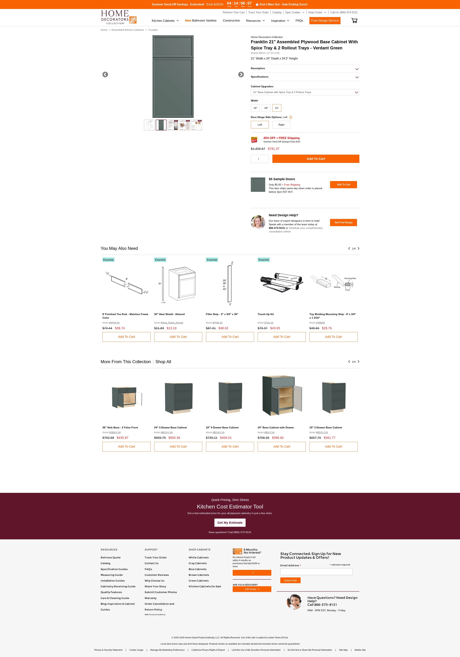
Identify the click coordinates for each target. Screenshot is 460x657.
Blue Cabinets (197, 569)
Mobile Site (360, 650)
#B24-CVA (269, 432)
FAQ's (148, 569)
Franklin (153, 29)
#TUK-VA (268, 322)
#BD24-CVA (167, 432)
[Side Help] (290, 117)
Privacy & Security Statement (108, 650)
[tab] (305, 68)
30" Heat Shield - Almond (169, 314)
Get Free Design (344, 222)
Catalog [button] (276, 12)
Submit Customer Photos (161, 592)
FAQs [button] (299, 20)
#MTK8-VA (114, 322)
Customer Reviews (157, 575)
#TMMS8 (320, 322)
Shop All (163, 361)
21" (277, 108)
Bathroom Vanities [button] (201, 20)
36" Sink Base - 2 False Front (120, 427)
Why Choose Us (154, 580)
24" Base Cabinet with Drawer (276, 427)
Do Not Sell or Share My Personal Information (310, 650)
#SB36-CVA (115, 432)
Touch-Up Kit (266, 314)
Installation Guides (113, 580)
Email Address (315, 565)
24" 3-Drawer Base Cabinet (170, 427)
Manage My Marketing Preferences (167, 650)
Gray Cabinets (198, 563)
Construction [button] (231, 20)
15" (255, 108)
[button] (354, 20)
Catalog (105, 563)
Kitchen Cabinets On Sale (205, 586)
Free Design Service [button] (325, 20)
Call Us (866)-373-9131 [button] (344, 12)
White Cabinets (199, 557)
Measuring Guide (112, 575)
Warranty (151, 598)
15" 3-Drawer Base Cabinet (325, 427)
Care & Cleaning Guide (115, 598)
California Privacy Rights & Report (208, 650)
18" (266, 108)
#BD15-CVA (322, 432)
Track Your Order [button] (258, 12)
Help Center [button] (315, 12)
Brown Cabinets (199, 575)
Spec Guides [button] (292, 12)
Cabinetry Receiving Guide (118, 586)
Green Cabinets (199, 580)
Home (104, 29)
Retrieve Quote (111, 557)
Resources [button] (253, 20)
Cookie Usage (136, 650)
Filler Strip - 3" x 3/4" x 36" (222, 314)
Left (260, 124)
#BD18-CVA (218, 432)
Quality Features (111, 592)
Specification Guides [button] (114, 569)
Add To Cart (316, 159)
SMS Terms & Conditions (155, 615)
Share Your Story (155, 586)
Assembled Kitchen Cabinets (127, 29)
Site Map (343, 650)
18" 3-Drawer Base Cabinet (222, 427)
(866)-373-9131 (242, 532)
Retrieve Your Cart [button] (234, 12)
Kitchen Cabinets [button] (163, 20)
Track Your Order (156, 557)
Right (281, 124)
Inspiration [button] (278, 20)
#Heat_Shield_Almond (172, 322)
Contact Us (151, 563)
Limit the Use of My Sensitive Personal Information (256, 650)
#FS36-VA (217, 322)
